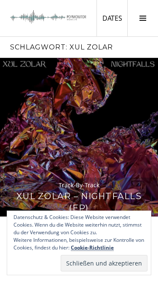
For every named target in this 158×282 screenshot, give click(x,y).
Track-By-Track (79, 185)
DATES (114, 18)
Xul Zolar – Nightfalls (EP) (79, 202)
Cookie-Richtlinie (92, 247)
